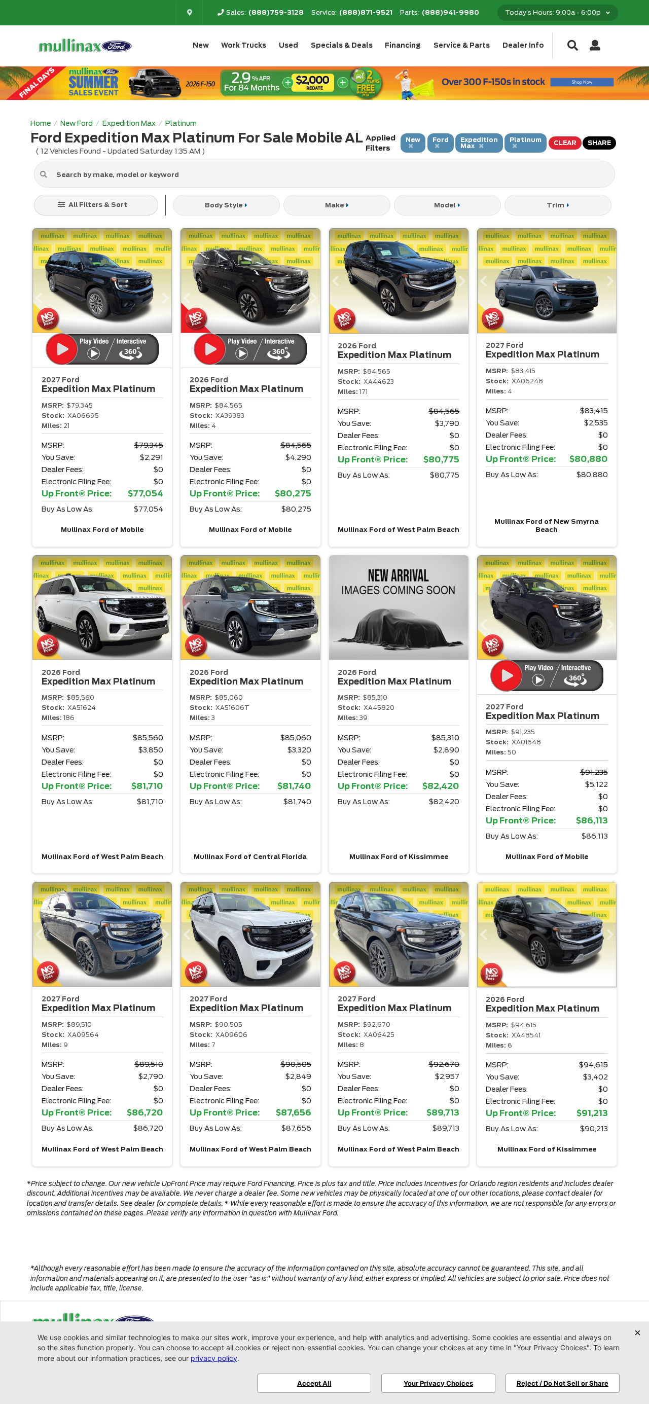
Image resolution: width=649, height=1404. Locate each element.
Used (288, 45)
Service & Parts (462, 45)
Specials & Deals (342, 45)
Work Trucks (243, 45)
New (201, 45)
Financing (403, 45)
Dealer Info (523, 45)
